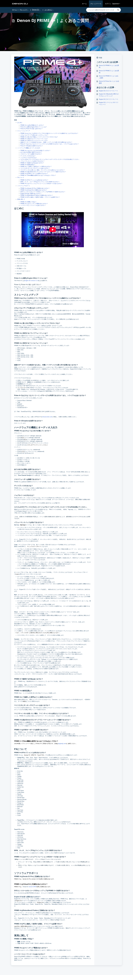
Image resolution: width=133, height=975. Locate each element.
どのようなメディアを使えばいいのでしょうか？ (34, 135)
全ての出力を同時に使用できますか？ (31, 152)
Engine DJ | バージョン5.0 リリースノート (108, 103)
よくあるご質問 (49, 10)
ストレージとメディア (23, 131)
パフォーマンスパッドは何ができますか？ (32, 161)
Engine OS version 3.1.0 (31, 280)
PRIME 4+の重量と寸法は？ (28, 202)
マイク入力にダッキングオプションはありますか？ (35, 168)
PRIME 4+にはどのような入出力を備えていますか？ (35, 150)
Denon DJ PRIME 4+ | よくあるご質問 (108, 77)
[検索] (118, 10)
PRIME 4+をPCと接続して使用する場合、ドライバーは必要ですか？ (40, 197)
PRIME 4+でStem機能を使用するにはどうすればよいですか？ (38, 175)
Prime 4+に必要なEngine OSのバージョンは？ (33, 127)
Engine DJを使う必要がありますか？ (30, 193)
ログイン (108, 3)
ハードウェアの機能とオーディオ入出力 (28, 148)
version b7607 (32, 886)
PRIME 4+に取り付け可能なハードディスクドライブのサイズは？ (39, 137)
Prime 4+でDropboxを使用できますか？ (31, 146)
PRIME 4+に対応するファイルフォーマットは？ (34, 140)
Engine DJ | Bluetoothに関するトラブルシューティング (109, 95)
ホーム (84, 3)
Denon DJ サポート (39, 10)
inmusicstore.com (47, 416)
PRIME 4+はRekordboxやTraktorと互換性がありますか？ (36, 195)
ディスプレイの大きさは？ (28, 156)
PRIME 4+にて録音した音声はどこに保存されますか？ (36, 166)
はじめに (19, 122)
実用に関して (21, 199)
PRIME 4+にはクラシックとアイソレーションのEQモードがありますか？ (41, 183)
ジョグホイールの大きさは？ (28, 157)
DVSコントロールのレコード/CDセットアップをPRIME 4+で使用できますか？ (42, 192)
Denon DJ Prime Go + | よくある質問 (109, 82)
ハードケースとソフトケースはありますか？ (33, 205)
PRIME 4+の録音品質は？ (27, 164)
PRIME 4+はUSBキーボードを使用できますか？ (34, 173)
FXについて (20, 177)
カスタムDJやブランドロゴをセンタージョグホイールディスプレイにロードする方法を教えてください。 (50, 159)
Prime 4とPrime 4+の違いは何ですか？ (31, 128)
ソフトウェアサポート (23, 185)
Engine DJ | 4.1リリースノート (108, 90)
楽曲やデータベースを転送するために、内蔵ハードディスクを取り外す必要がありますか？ (46, 142)
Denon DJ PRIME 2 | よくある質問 (109, 71)
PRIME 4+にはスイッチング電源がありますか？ (34, 203)
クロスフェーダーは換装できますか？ (31, 154)
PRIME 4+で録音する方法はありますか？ (32, 163)
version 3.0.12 (35, 879)
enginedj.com (62, 743)
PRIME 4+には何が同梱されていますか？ (32, 125)
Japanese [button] (115, 3)
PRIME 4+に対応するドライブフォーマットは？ (34, 138)
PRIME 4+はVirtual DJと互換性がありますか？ (33, 190)
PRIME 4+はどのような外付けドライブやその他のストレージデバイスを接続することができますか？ (49, 133)
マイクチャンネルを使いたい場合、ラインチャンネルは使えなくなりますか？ (42, 170)
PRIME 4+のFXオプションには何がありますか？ (34, 180)
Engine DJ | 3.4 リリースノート (108, 99)
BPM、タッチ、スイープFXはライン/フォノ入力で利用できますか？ (39, 181)
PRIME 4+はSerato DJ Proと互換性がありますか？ (35, 188)
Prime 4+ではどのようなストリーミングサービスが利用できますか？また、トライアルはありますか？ (49, 144)
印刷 (100, 58)
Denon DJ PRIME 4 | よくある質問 (109, 66)
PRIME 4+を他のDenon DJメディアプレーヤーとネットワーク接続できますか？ (43, 171)
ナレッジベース (95, 3)
